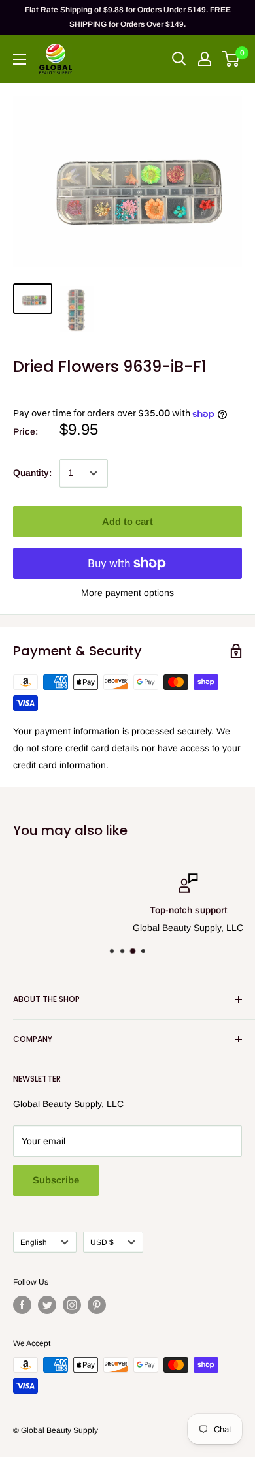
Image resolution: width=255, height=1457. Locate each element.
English (33, 1242)
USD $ (102, 1242)
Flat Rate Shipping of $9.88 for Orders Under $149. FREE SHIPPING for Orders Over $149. (128, 17)
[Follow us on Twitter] (47, 1305)
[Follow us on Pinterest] (97, 1305)
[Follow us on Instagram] (72, 1305)
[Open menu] (19, 59)
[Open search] (179, 59)
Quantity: (32, 472)
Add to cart (127, 521)
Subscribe (56, 1179)
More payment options (127, 593)
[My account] (204, 59)
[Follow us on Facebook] (22, 1305)
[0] (231, 59)
